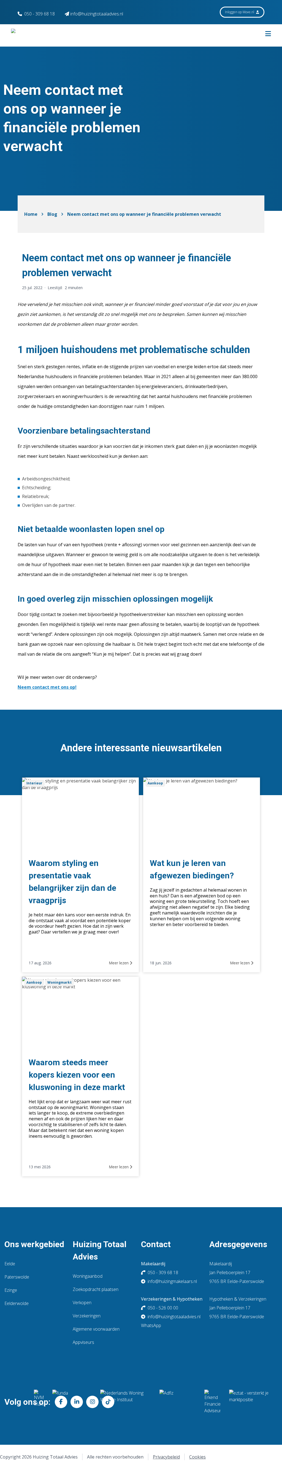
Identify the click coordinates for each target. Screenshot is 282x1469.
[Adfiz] (177, 1402)
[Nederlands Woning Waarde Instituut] (125, 1402)
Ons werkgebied (34, 1244)
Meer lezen (119, 962)
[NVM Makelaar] (39, 1402)
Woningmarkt (59, 982)
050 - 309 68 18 (39, 14)
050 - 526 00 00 (163, 1308)
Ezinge (10, 1290)
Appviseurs (83, 1342)
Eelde (9, 1264)
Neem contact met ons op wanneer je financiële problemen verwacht (144, 214)
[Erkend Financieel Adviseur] (212, 1402)
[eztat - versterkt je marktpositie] (249, 1402)
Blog (52, 214)
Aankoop (155, 783)
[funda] (71, 1402)
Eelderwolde (16, 1303)
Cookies (197, 1457)
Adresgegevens (238, 1244)
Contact (156, 1244)
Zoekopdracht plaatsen (95, 1289)
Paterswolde (16, 1277)
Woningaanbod (87, 1276)
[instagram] (92, 1402)
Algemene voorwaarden (96, 1329)
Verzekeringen (87, 1316)
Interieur (34, 783)
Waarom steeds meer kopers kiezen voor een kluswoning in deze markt (77, 1075)
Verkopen (82, 1303)
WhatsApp (151, 1325)
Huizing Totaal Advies (99, 1250)
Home (30, 214)
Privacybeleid (166, 1457)
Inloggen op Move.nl (240, 12)
